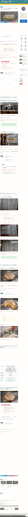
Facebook (12, 381)
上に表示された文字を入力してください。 (5, 503)
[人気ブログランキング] (23, 81)
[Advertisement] (9, 30)
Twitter (14, 380)
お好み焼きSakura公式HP (9, 380)
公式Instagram (5, 173)
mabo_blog (7, 36)
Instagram (9, 381)
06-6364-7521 (11, 375)
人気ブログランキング (22, 82)
